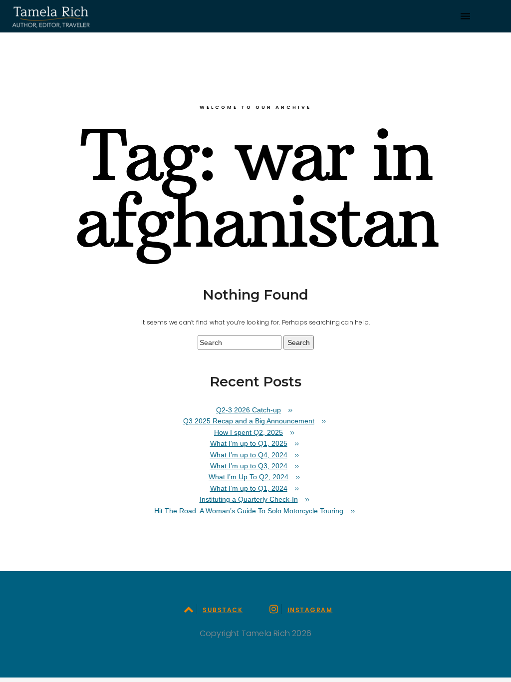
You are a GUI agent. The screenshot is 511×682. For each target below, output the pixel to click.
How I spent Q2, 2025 (248, 432)
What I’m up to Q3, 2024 (248, 466)
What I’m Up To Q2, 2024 (248, 477)
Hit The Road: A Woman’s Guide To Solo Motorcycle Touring (248, 511)
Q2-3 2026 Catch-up (248, 410)
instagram (309, 610)
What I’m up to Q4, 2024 (248, 455)
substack (223, 610)
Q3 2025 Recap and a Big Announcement (248, 421)
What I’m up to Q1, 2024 (248, 488)
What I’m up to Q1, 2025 (248, 443)
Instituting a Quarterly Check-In (249, 499)
